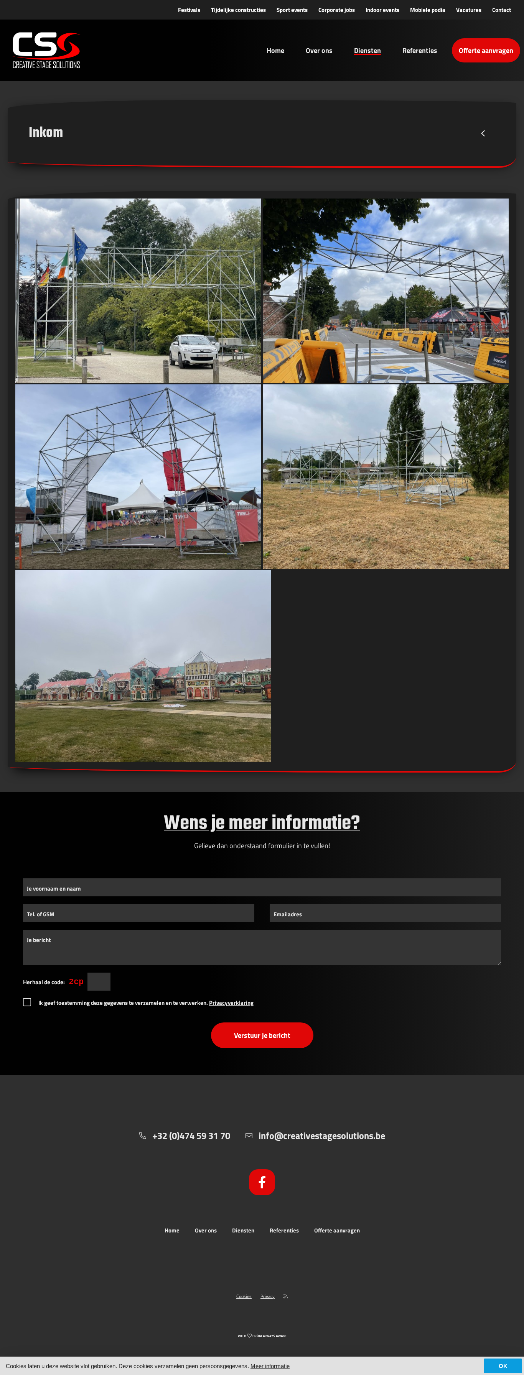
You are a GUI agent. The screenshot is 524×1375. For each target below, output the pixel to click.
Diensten (367, 50)
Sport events (292, 9)
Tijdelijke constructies (238, 9)
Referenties (419, 50)
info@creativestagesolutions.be (322, 1135)
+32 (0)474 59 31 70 (191, 1135)
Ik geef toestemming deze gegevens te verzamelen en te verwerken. (146, 1002)
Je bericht (39, 939)
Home (275, 50)
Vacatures (468, 9)
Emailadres (288, 914)
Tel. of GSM (40, 914)
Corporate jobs (336, 9)
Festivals (189, 9)
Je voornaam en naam (54, 888)
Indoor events (382, 9)
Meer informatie (270, 1366)
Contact (501, 9)
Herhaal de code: (44, 982)
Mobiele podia (427, 9)
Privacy (267, 1296)
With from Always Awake (262, 1335)
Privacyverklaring (231, 1002)
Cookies (244, 1296)
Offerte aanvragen (486, 50)
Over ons (319, 50)
